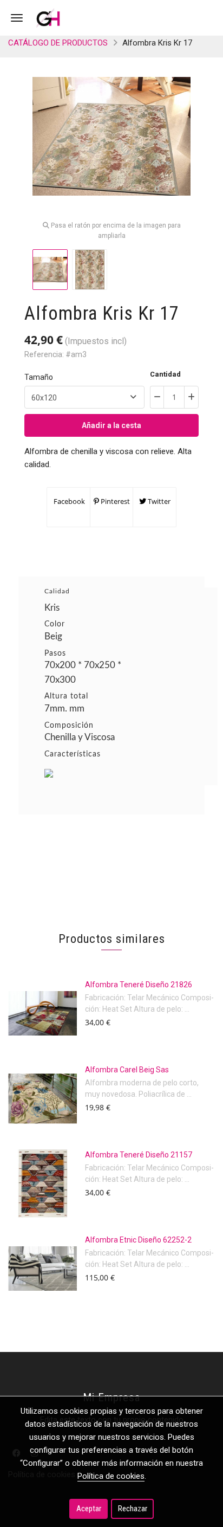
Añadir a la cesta (111, 425)
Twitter (158, 501)
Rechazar (132, 1508)
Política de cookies (111, 1476)
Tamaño (38, 377)
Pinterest (114, 501)
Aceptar (88, 1508)
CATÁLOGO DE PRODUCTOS (58, 43)
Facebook (68, 501)
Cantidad (165, 374)
